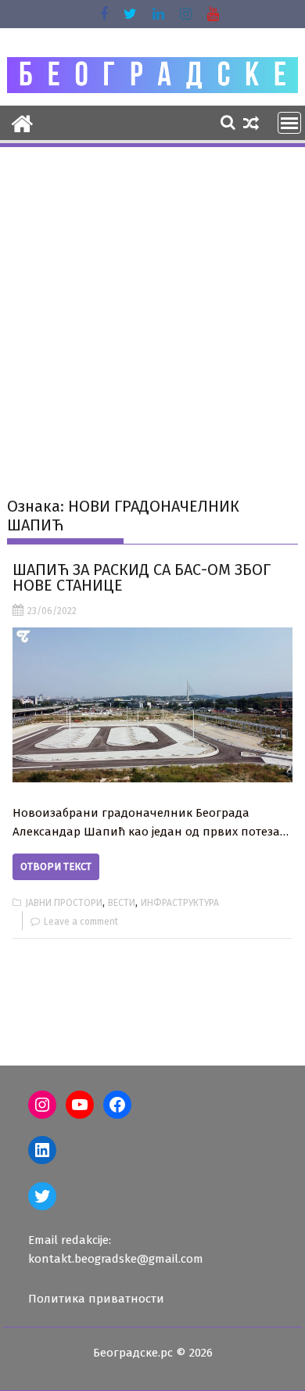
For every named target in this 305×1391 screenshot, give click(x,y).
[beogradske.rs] (22, 122)
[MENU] (289, 123)
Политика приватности (96, 1299)
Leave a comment (81, 921)
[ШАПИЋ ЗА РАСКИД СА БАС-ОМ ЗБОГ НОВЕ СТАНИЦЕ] (152, 704)
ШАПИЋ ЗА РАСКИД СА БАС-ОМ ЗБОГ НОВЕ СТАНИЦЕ (142, 577)
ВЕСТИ (121, 902)
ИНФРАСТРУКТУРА (180, 902)
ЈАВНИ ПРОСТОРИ (63, 902)
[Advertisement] (152, 309)
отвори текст (56, 866)
